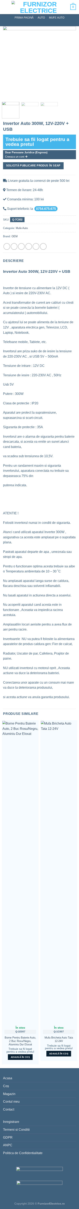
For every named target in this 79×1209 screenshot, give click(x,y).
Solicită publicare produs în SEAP (33, 165)
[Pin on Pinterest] (36, 246)
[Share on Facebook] (14, 246)
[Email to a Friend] (28, 246)
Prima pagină (24, 17)
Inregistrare (11, 1121)
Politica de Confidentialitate (23, 1153)
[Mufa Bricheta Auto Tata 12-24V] (59, 872)
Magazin (9, 1094)
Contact (8, 1109)
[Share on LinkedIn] (43, 246)
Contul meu (11, 1101)
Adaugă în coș (20, 1057)
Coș (6, 1086)
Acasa (7, 1078)
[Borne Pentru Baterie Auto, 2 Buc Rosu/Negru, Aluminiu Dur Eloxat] (20, 872)
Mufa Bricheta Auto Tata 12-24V (59, 1039)
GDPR (8, 1137)
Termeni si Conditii (16, 1129)
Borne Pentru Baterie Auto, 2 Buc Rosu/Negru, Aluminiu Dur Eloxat (20, 1041)
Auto (41, 17)
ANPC (7, 1145)
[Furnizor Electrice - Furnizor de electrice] (38, 7)
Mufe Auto (56, 17)
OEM (15, 236)
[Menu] (6, 7)
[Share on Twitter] (21, 246)
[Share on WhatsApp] (6, 246)
